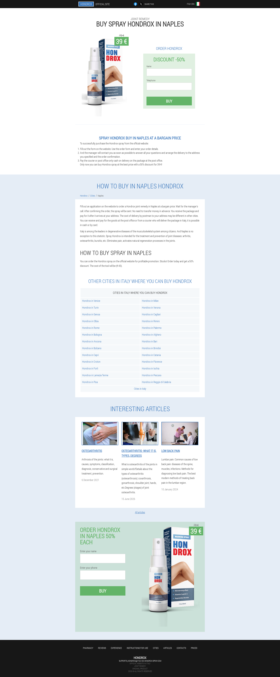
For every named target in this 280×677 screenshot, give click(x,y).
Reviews (102, 647)
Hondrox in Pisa (90, 382)
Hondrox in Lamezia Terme (95, 375)
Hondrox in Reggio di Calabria (156, 382)
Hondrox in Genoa (91, 314)
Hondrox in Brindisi (151, 348)
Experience (116, 647)
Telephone (150, 80)
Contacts (181, 647)
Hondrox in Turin (90, 307)
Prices (194, 647)
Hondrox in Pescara (151, 375)
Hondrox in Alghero (151, 334)
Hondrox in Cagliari (151, 314)
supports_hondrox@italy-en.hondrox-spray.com (140, 661)
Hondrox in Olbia (90, 321)
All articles (140, 512)
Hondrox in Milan (150, 300)
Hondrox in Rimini (151, 321)
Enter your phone (88, 567)
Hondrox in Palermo (152, 327)
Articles (167, 647)
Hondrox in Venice (91, 300)
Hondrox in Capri (90, 355)
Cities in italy (140, 388)
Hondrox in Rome (90, 327)
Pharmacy (88, 647)
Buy (169, 101)
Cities (155, 647)
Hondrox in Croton (91, 361)
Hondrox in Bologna (92, 334)
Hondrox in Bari (149, 341)
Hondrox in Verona (151, 307)
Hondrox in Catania (151, 355)
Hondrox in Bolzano (91, 348)
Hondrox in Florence (152, 361)
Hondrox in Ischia (150, 368)
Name (148, 66)
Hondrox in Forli (90, 368)
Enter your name (88, 551)
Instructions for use (137, 647)
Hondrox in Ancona (91, 341)
